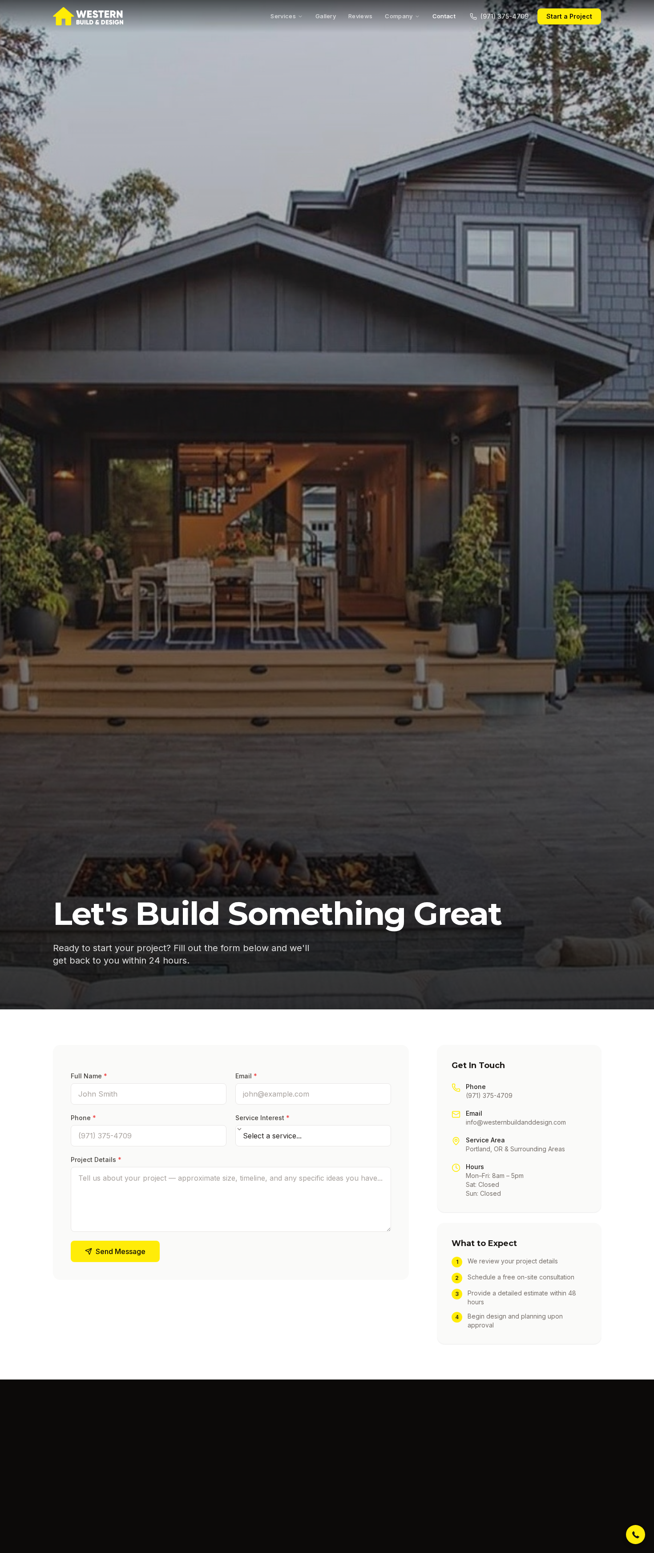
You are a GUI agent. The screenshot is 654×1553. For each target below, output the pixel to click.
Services (283, 16)
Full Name (89, 1076)
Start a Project (569, 16)
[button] (635, 1534)
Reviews (360, 16)
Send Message (120, 1251)
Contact (444, 16)
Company (398, 16)
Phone (83, 1117)
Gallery (325, 16)
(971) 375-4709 (504, 16)
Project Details (96, 1159)
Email (246, 1076)
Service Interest (262, 1117)
